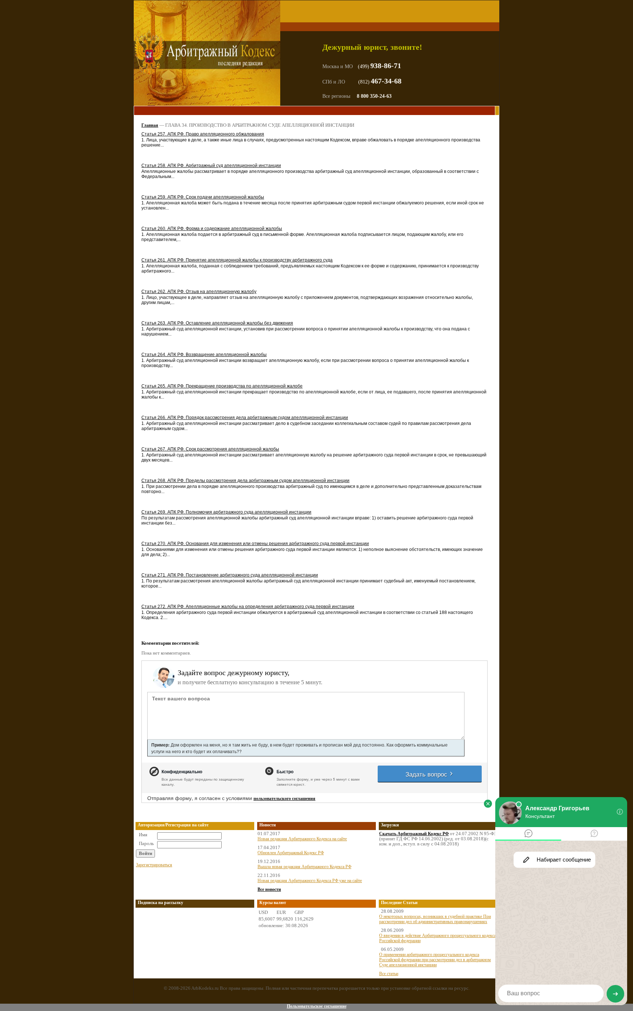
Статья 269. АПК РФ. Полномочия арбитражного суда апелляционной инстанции (226, 512)
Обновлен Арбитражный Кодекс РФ (291, 852)
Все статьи (388, 973)
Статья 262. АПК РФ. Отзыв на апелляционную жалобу (198, 291)
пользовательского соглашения (284, 798)
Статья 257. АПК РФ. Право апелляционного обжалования (202, 134)
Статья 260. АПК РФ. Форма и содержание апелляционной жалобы (211, 228)
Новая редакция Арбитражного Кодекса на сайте (302, 838)
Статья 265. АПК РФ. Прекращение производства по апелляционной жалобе (222, 386)
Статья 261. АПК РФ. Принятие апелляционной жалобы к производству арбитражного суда (237, 260)
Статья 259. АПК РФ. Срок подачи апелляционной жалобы (202, 197)
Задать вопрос (427, 773)
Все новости (269, 889)
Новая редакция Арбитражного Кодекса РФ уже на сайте (310, 880)
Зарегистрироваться (154, 864)
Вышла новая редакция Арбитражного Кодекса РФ (304, 866)
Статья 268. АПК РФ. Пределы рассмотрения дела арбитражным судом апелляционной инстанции (245, 480)
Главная (149, 125)
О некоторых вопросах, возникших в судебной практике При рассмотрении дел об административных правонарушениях (435, 919)
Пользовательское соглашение (317, 1006)
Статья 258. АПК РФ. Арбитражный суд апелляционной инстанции (211, 165)
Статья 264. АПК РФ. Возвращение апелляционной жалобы (204, 354)
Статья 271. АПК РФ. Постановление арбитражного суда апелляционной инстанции (229, 575)
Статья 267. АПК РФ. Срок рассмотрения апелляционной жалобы (210, 449)
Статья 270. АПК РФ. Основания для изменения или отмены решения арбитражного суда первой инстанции (255, 543)
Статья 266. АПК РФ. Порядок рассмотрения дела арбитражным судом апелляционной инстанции (244, 417)
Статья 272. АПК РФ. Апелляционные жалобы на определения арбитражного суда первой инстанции (247, 606)
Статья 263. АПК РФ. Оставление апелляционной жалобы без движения (217, 323)
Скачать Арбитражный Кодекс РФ (414, 833)
